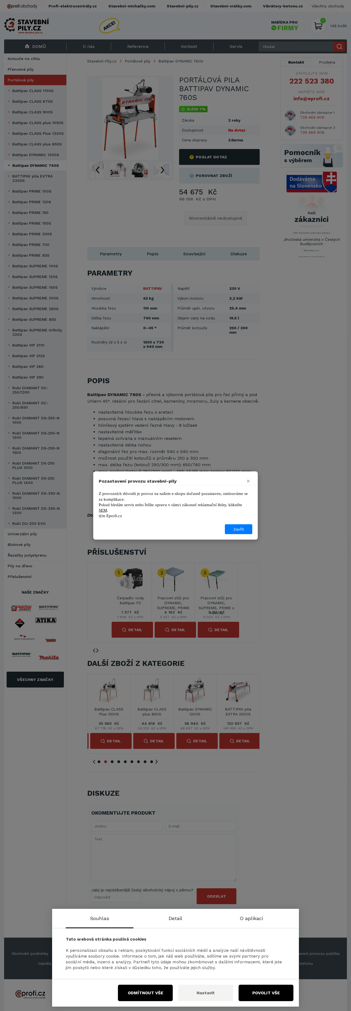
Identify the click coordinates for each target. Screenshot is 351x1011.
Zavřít (238, 529)
